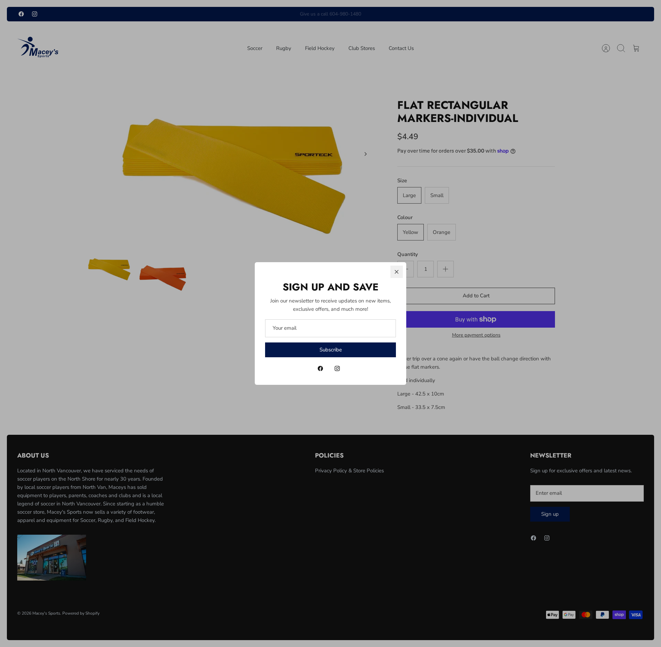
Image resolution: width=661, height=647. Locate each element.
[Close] (396, 272)
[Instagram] (337, 368)
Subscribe (330, 349)
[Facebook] (320, 368)
